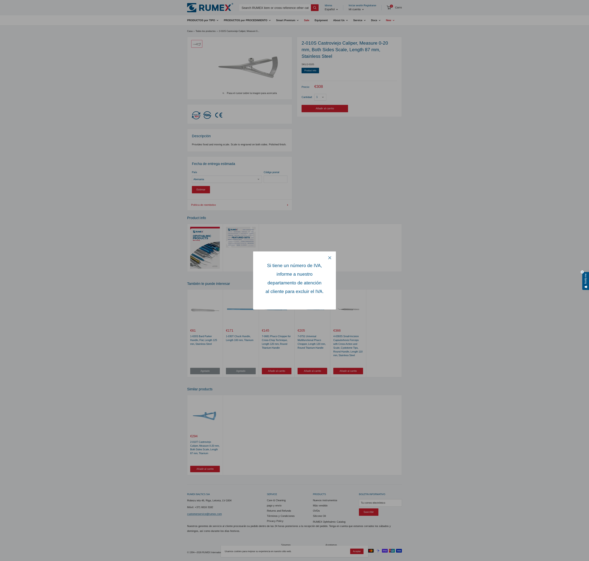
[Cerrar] (329, 257)
